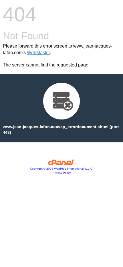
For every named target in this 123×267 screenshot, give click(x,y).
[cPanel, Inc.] (61, 164)
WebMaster (38, 52)
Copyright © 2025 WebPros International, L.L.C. (61, 168)
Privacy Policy (62, 172)
